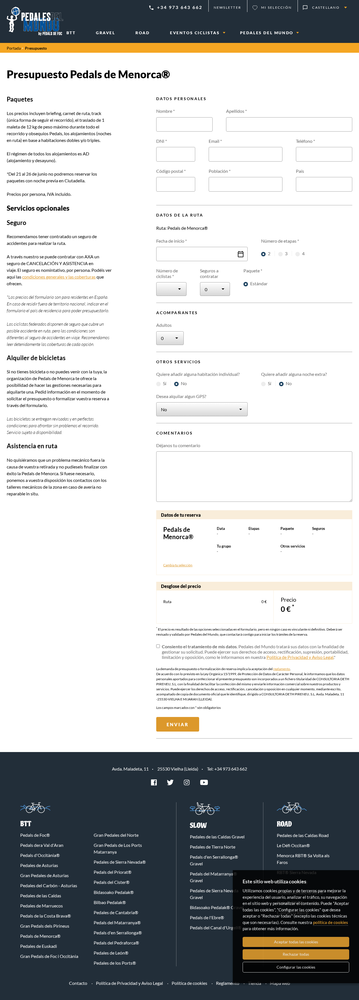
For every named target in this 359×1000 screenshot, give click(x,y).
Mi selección (276, 7)
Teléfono (305, 141)
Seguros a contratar (209, 273)
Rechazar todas (296, 954)
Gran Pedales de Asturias (44, 875)
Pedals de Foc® (35, 835)
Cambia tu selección (177, 565)
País (300, 171)
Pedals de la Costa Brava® (45, 915)
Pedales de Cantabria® (116, 912)
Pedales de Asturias (39, 865)
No (184, 383)
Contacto (78, 983)
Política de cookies (189, 983)
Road (284, 824)
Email (215, 141)
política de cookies (330, 922)
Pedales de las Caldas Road (303, 835)
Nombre (165, 111)
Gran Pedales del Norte (116, 835)
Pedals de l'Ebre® (207, 917)
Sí (165, 383)
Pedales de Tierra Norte (212, 846)
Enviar (178, 724)
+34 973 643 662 (179, 7)
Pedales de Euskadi (38, 946)
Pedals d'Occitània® (40, 855)
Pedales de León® (111, 952)
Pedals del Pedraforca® (116, 942)
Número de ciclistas (167, 273)
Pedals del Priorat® (113, 872)
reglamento (281, 669)
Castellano (326, 7)
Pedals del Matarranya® (117, 922)
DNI (161, 141)
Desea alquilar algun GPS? (181, 396)
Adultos (164, 325)
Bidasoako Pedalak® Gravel (217, 907)
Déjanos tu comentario (178, 445)
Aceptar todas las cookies (296, 941)
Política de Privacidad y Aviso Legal (299, 657)
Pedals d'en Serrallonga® (118, 932)
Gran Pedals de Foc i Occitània (49, 956)
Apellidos (236, 111)
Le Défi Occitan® (293, 845)
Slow (198, 825)
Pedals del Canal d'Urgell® (215, 927)
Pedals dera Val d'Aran (41, 845)
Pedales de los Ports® (115, 962)
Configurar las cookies (296, 967)
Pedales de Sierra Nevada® (120, 862)
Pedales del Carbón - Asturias (48, 885)
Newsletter (227, 7)
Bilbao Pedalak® (110, 902)
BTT (25, 824)
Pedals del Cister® (112, 882)
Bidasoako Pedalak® (114, 892)
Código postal (171, 171)
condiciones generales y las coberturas (59, 276)
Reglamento (227, 983)
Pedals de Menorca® (40, 936)
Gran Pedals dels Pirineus (44, 925)
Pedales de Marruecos (41, 905)
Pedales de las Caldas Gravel (217, 836)
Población (220, 171)
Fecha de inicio (171, 240)
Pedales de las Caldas (40, 895)
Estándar (259, 283)
